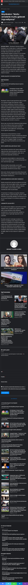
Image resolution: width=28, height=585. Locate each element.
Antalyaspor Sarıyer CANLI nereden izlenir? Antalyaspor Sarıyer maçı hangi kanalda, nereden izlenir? (17, 412)
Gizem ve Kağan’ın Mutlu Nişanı (17, 495)
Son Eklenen (14, 398)
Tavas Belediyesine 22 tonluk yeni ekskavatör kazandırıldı (6, 297)
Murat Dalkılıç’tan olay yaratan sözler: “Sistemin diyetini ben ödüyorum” (18, 465)
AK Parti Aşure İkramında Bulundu (18, 501)
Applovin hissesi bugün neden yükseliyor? (11, 429)
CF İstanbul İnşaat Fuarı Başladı (9, 403)
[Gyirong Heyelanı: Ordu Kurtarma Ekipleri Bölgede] (5, 485)
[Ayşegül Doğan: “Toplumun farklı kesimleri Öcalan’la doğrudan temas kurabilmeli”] (7, 314)
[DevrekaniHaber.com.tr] (14, 4)
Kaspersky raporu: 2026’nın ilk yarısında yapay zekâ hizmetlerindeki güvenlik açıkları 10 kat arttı (18, 477)
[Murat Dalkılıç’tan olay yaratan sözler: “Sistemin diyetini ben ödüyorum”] (5, 465)
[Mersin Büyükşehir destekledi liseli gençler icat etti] (5, 491)
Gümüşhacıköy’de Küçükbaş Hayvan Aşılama (12, 84)
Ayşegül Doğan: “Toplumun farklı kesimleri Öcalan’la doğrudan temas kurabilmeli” (6, 322)
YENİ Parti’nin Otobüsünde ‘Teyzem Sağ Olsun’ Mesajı (20, 330)
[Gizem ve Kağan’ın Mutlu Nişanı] (5, 497)
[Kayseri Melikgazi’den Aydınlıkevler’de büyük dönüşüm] (5, 459)
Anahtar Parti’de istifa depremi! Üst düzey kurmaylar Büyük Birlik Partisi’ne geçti (20, 313)
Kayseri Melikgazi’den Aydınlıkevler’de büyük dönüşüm (18, 458)
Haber (8, 8)
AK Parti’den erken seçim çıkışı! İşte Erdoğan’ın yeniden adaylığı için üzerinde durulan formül (21, 305)
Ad (2, 371)
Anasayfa (4, 8)
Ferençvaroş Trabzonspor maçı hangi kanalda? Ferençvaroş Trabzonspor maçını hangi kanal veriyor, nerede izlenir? (18, 509)
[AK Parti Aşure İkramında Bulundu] (5, 503)
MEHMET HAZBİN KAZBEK (14, 249)
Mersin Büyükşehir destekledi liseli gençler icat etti (17, 490)
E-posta (3, 376)
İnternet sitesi (4, 381)
